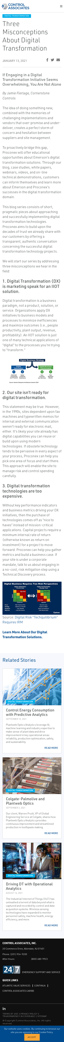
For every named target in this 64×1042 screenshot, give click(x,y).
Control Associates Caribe (18, 990)
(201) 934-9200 (18, 954)
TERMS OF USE (10, 1014)
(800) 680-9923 (39, 958)
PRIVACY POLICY (29, 1014)
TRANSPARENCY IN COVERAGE (19, 1016)
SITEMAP (42, 1016)
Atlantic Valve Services (16, 985)
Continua (39, 985)
